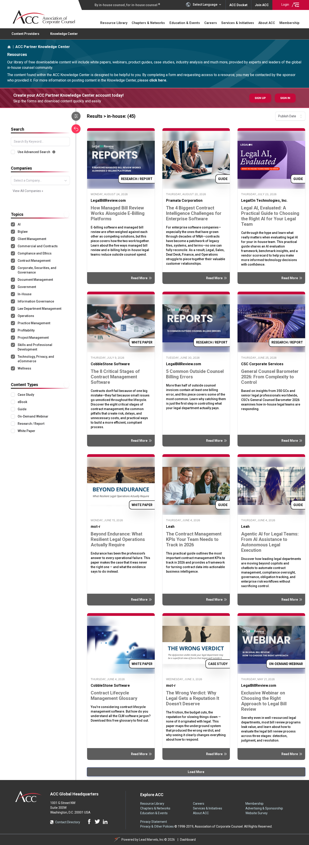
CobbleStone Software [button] (110, 364)
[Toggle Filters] (76, 116)
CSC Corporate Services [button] (262, 364)
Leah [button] (170, 526)
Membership (289, 23)
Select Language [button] (205, 4)
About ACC (266, 23)
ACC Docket (238, 5)
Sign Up (260, 98)
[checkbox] (13, 152)
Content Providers (25, 34)
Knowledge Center (64, 34)
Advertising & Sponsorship (264, 808)
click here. (158, 80)
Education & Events (184, 23)
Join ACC (262, 5)
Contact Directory (67, 822)
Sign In (285, 98)
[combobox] (40, 180)
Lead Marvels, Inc (151, 839)
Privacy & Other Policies (157, 826)
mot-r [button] (95, 526)
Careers (210, 23)
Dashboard (188, 839)
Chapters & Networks (148, 23)
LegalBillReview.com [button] (108, 200)
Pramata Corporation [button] (184, 200)
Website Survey (256, 813)
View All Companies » (28, 191)
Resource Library (115, 22)
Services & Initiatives (237, 23)
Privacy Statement (153, 821)
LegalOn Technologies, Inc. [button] (264, 200)
